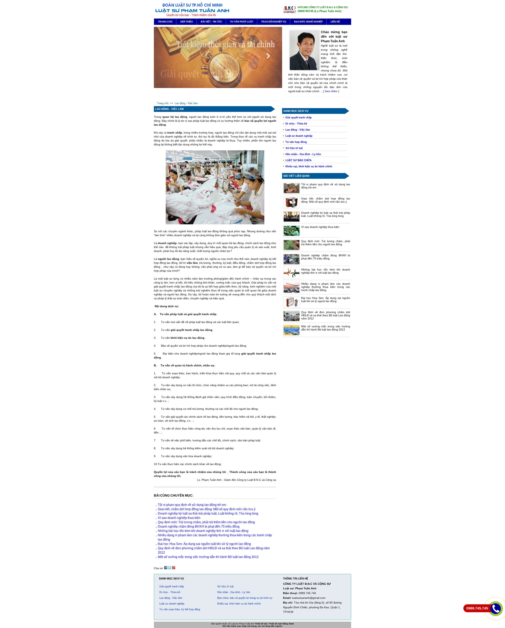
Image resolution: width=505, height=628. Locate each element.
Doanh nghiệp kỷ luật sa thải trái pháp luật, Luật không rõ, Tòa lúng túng (325, 214)
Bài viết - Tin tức (211, 21)
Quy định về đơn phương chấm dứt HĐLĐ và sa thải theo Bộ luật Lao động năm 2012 (325, 315)
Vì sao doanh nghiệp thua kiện (320, 226)
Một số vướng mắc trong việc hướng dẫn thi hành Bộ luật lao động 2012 (325, 328)
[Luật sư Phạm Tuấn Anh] (192, 15)
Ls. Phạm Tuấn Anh (209, 479)
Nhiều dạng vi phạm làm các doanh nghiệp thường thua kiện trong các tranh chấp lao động (325, 287)
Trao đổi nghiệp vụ (273, 21)
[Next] (268, 55)
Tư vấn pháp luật (241, 21)
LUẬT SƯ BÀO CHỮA (298, 160)
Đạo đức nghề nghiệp (308, 21)
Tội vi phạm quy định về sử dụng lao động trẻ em (192, 504)
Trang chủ (165, 21)
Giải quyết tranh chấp (298, 117)
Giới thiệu (186, 21)
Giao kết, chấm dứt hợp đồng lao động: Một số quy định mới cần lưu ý (325, 200)
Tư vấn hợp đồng (296, 141)
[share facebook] (165, 568)
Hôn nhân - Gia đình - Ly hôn (303, 154)
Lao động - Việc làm (297, 129)
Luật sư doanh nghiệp (298, 135)
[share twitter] (169, 568)
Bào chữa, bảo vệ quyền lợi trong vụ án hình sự (244, 597)
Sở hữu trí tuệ (294, 148)
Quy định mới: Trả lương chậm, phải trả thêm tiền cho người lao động (325, 243)
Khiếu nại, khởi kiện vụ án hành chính (308, 166)
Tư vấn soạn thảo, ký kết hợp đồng (179, 609)
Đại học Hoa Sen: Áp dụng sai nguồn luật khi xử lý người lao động (325, 299)
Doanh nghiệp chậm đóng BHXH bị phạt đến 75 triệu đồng (325, 257)
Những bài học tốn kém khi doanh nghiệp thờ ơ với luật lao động (325, 271)
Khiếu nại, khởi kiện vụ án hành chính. (239, 603)
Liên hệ (335, 21)
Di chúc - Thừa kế (296, 123)
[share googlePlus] (173, 568)
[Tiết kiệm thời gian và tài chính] (218, 87)
